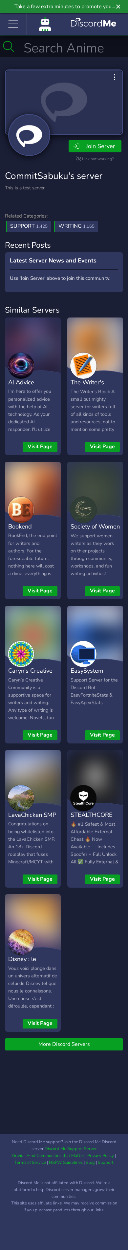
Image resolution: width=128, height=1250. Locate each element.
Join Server (100, 146)
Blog (90, 1162)
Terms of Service (30, 1162)
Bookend (20, 526)
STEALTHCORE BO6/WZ (92, 819)
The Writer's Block (87, 387)
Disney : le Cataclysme (24, 963)
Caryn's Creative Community (30, 675)
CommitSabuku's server (53, 176)
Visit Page (40, 446)
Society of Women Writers (95, 531)
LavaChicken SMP (32, 815)
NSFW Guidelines (66, 1162)
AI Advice (21, 382)
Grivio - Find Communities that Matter (48, 1156)
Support (29, 226)
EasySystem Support (87, 675)
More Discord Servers (64, 1044)
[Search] (8, 46)
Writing (76, 226)
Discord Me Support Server (71, 1149)
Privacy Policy (100, 1156)
